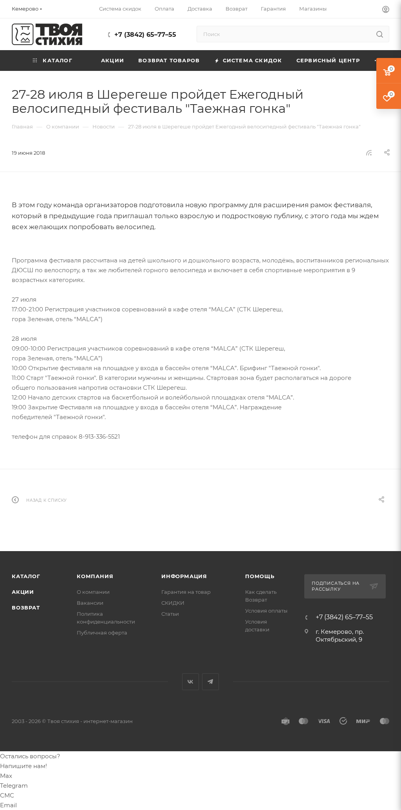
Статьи (170, 614)
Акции (23, 592)
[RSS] (369, 152)
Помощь (260, 576)
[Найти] (379, 34)
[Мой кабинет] (385, 10)
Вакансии (90, 603)
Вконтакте (190, 681)
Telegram (210, 681)
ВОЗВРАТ (26, 607)
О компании (93, 592)
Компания (95, 576)
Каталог (26, 576)
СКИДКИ (172, 603)
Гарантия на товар (186, 592)
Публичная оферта (102, 632)
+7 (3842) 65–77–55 (145, 34)
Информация (184, 576)
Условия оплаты (266, 611)
